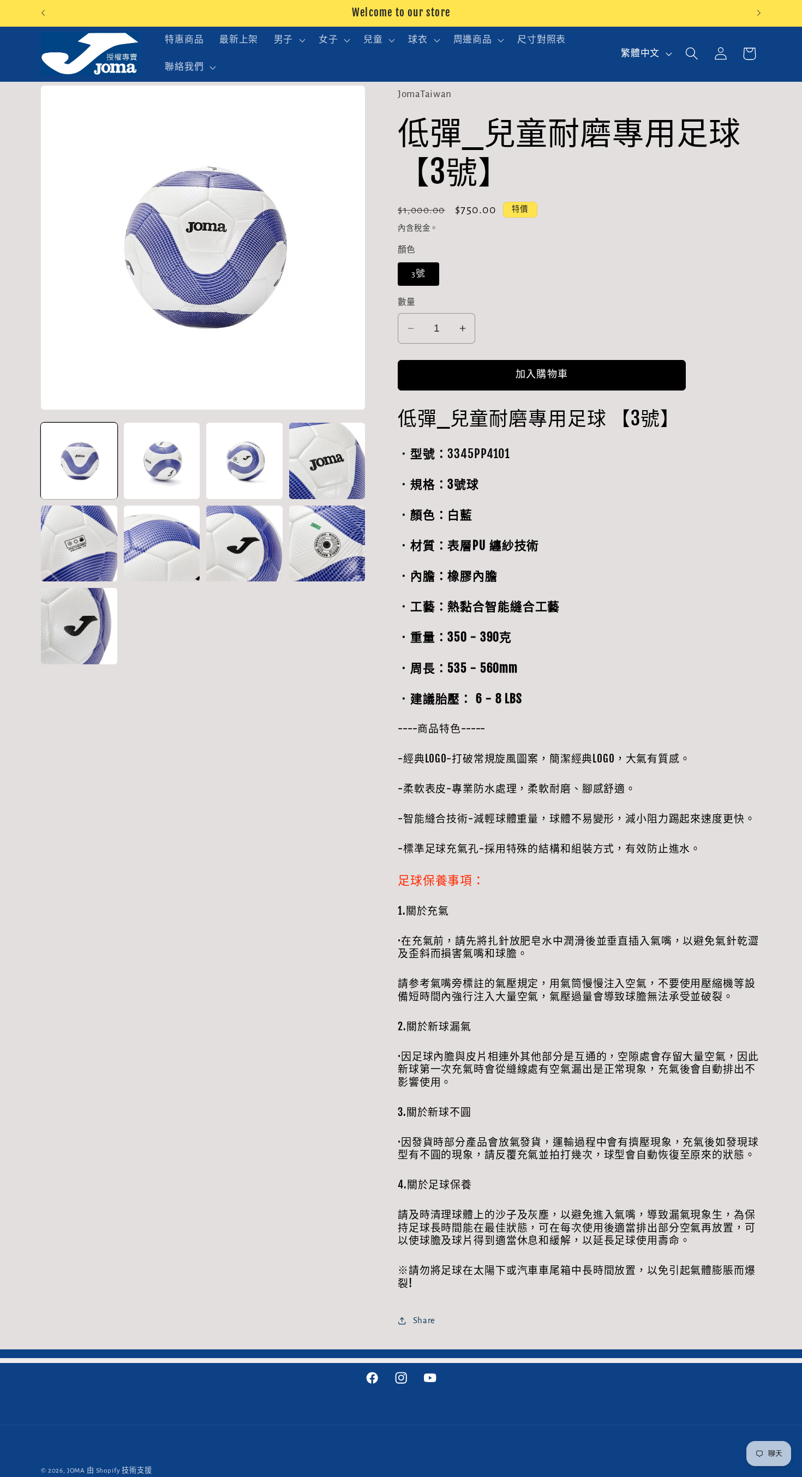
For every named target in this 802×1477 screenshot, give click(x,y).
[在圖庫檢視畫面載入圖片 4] (327, 461)
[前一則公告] (43, 13)
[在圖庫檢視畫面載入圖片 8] (327, 544)
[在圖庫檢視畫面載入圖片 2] (162, 461)
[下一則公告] (759, 13)
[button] (288, 40)
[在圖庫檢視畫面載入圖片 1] (79, 461)
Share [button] (424, 1320)
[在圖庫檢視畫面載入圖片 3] (244, 461)
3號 (418, 273)
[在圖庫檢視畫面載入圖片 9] (79, 626)
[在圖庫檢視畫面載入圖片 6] (162, 544)
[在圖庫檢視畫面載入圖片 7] (244, 544)
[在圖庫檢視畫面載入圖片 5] (79, 544)
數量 (407, 302)
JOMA (76, 1470)
